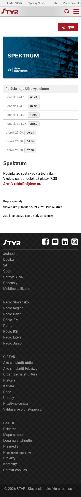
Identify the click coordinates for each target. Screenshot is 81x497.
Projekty (9, 458)
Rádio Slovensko (16, 302)
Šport (7, 271)
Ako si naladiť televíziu (20, 368)
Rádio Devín (12, 314)
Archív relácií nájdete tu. (22, 184)
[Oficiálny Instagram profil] (74, 241)
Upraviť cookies (15, 470)
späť (70, 27)
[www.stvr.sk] (12, 242)
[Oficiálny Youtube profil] (55, 241)
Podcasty (10, 283)
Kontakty (10, 464)
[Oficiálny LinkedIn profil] (65, 241)
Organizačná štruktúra (20, 374)
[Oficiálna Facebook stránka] (45, 241)
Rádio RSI (10, 331)
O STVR (9, 357)
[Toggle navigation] (76, 11)
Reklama (10, 429)
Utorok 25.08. (19, 132)
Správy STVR (37, 3)
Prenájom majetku (17, 452)
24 (5, 265)
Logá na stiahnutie (17, 441)
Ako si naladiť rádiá (18, 363)
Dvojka (8, 259)
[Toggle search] (66, 11)
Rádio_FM (11, 320)
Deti (54, 3)
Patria (7, 326)
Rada (7, 392)
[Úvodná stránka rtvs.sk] (10, 11)
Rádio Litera (12, 337)
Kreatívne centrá (15, 404)
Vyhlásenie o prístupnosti (22, 409)
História (9, 380)
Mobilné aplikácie (16, 289)
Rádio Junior (13, 343)
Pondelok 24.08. (21, 97)
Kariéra (8, 386)
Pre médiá (11, 446)
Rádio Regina (13, 308)
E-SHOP (9, 423)
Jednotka (10, 254)
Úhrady (8, 398)
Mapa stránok (13, 435)
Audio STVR (14, 3)
